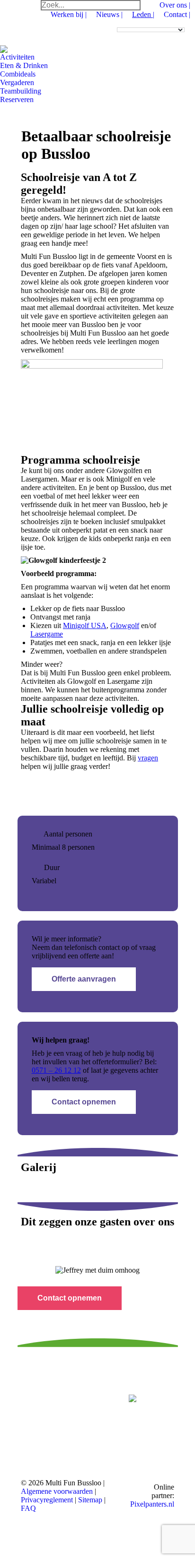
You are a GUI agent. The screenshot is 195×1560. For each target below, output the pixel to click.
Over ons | (175, 5)
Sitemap (91, 1500)
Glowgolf (124, 625)
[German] (138, 22)
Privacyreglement (48, 1500)
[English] (129, 22)
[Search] (133, 5)
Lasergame (46, 634)
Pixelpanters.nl (152, 1504)
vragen (148, 758)
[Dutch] (120, 22)
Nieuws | (109, 14)
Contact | (177, 14)
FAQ (28, 1508)
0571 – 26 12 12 (56, 1070)
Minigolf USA (84, 625)
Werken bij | (69, 14)
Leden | (143, 14)
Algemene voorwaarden (57, 1491)
